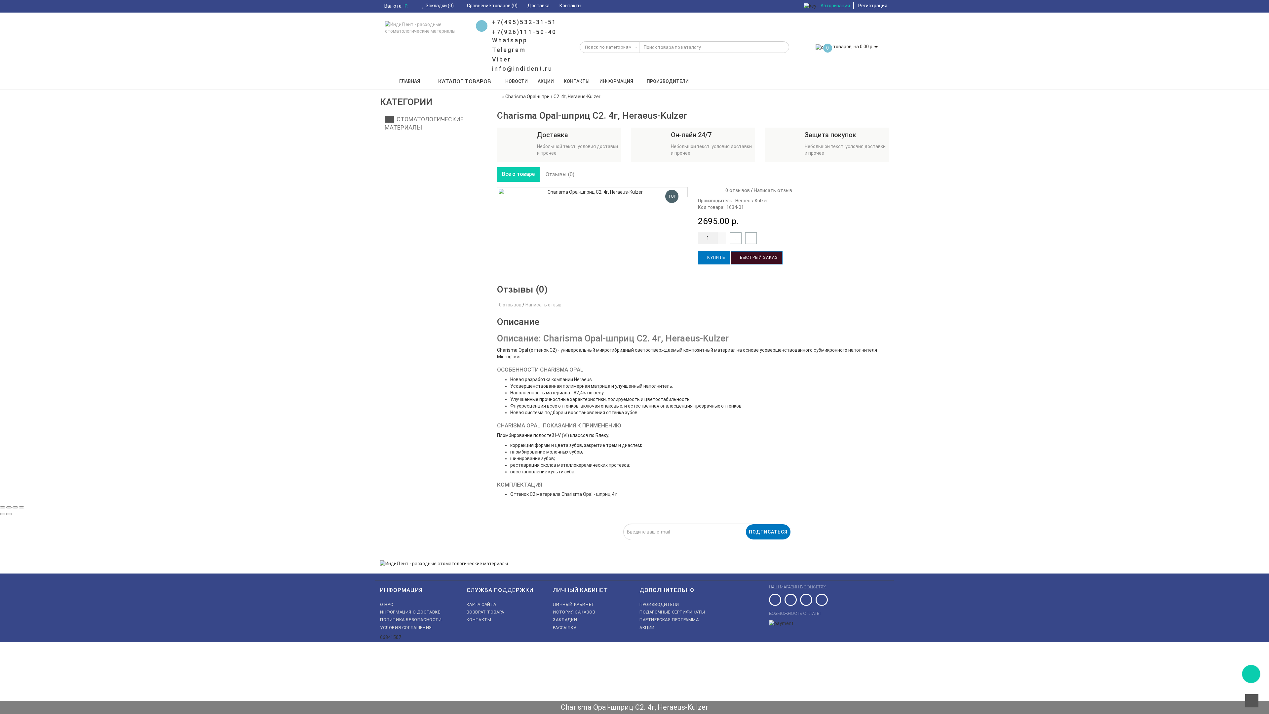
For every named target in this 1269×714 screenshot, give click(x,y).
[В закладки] (736, 238)
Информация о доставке (410, 612)
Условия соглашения (406, 627)
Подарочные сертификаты (672, 612)
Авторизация (835, 5)
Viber (501, 59)
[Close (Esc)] (2, 507)
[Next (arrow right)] (9, 514)
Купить (715, 257)
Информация (616, 81)
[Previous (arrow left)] (2, 514)
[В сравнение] (751, 238)
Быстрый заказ (758, 257)
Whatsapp (509, 40)
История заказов (574, 612)
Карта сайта (481, 604)
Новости (516, 81)
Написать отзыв (773, 190)
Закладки (565, 619)
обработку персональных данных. (602, 543)
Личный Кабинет (573, 604)
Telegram (509, 49)
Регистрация (872, 5)
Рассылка (564, 627)
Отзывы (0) (560, 174)
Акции (546, 81)
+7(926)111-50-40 (524, 31)
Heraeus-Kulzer (751, 200)
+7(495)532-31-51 (524, 22)
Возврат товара (485, 612)
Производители (668, 81)
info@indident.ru (522, 68)
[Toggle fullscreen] (15, 507)
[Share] (9, 507)
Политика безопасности (411, 619)
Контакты (577, 81)
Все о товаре (518, 174)
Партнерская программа (669, 619)
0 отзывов (736, 190)
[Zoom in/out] (21, 507)
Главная (409, 81)
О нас (386, 604)
